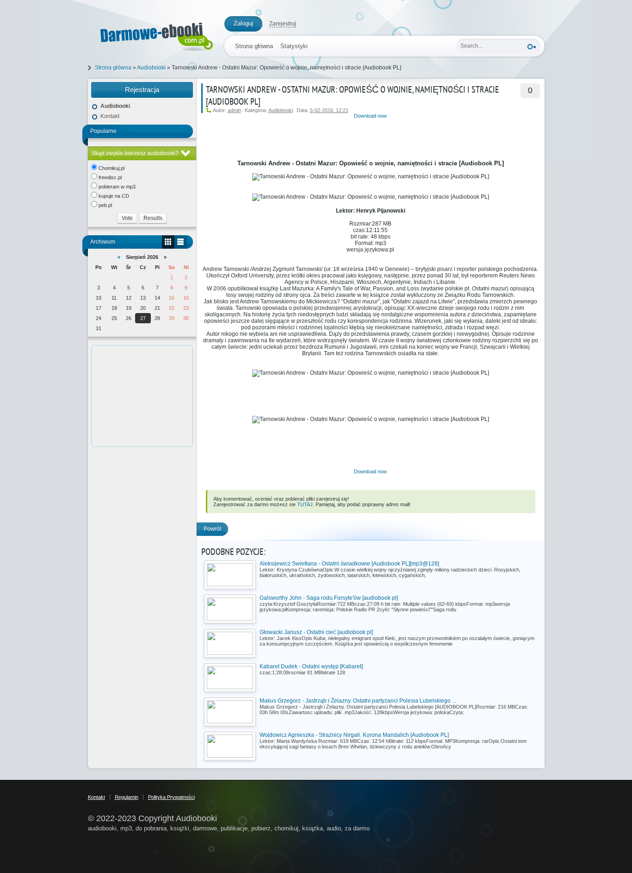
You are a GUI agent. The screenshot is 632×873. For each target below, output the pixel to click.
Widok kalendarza (168, 242)
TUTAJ (305, 504)
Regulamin (126, 797)
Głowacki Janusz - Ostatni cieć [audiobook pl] (316, 632)
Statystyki (294, 46)
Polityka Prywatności (171, 797)
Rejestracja (142, 90)
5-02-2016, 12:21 (329, 110)
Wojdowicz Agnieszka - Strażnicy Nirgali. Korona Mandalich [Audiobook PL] (354, 735)
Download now (370, 116)
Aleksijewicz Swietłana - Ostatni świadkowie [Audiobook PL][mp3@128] (349, 563)
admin (234, 110)
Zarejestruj (282, 23)
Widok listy (180, 242)
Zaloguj (243, 23)
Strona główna (254, 46)
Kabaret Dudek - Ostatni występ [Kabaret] (311, 666)
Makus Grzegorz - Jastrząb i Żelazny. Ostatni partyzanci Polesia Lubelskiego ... (358, 700)
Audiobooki (280, 110)
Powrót (212, 529)
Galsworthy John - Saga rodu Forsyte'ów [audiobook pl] (329, 598)
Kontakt (109, 116)
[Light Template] (151, 34)
